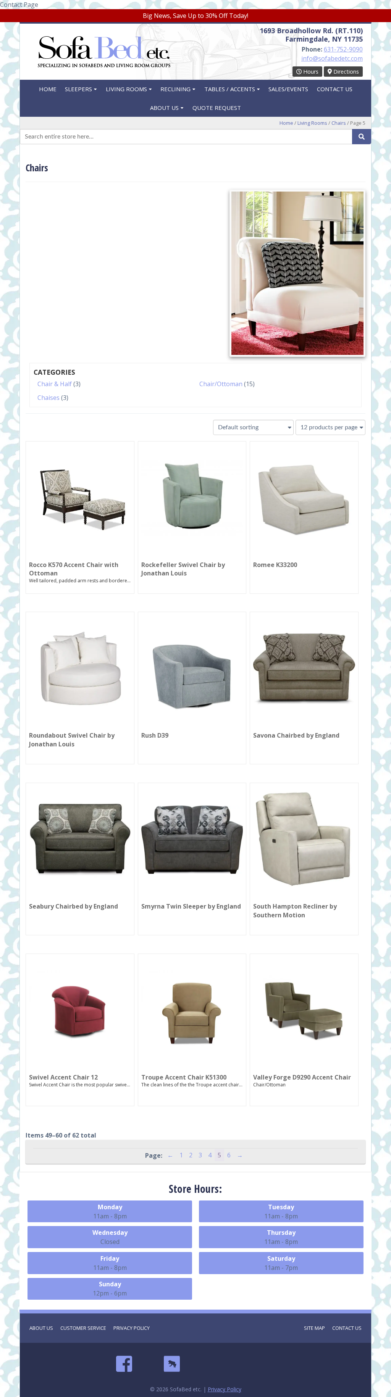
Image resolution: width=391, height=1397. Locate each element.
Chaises (48, 397)
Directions (345, 71)
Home (48, 89)
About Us (164, 107)
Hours (310, 71)
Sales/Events (288, 89)
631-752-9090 (343, 49)
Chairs (338, 122)
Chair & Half (54, 384)
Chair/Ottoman (220, 384)
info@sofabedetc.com (332, 58)
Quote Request (216, 107)
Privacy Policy (131, 1327)
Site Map (314, 1327)
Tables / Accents (229, 89)
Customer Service (83, 1327)
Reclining (175, 89)
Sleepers (78, 89)
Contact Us (334, 89)
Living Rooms (126, 89)
